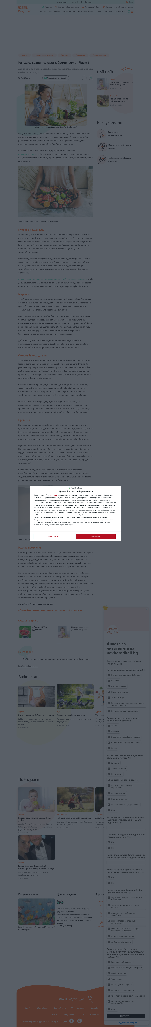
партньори (53, 495)
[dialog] (75, 513)
